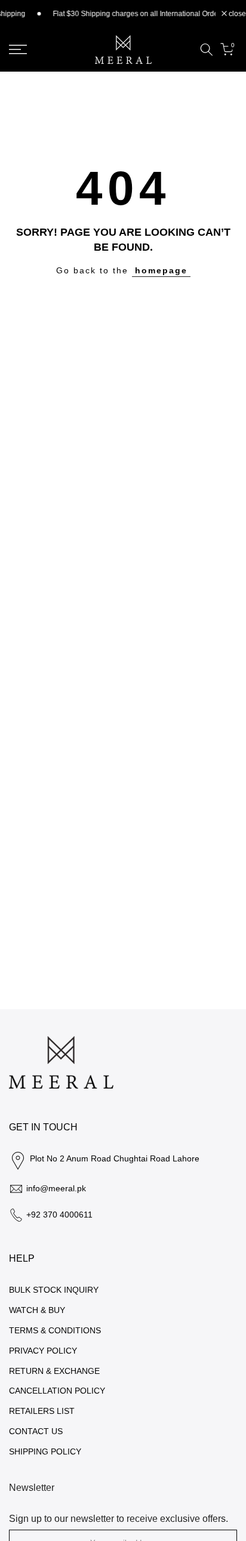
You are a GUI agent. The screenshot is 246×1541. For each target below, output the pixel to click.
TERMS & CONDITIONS (55, 1330)
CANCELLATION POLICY (57, 1390)
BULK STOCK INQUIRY (54, 1290)
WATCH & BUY (37, 1310)
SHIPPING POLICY (45, 1451)
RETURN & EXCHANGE (54, 1371)
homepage (161, 270)
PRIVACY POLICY (43, 1350)
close (236, 13)
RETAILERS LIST (42, 1411)
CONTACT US (36, 1431)
